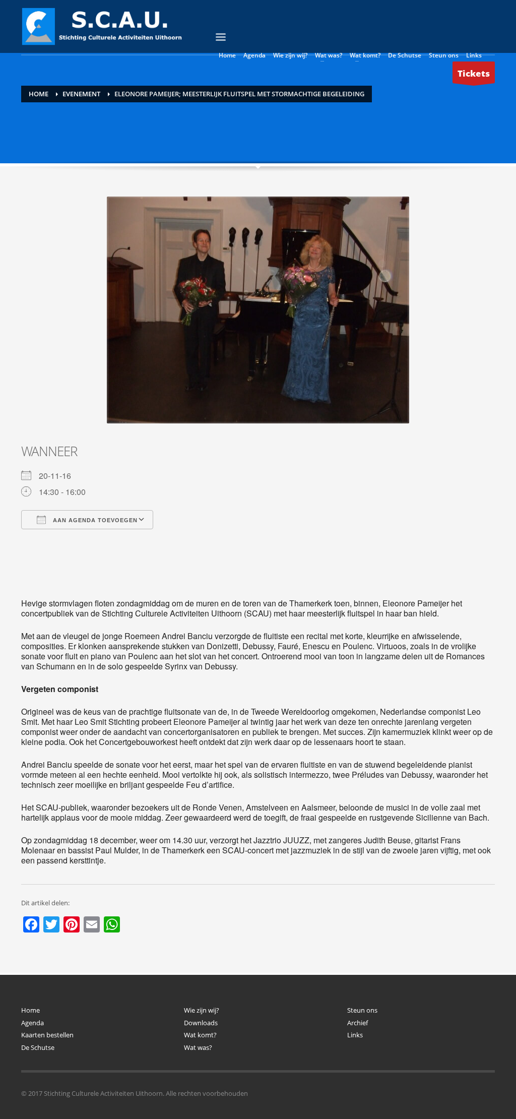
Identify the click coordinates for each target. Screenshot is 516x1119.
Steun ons (362, 1010)
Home (30, 1010)
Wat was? (198, 1047)
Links (355, 1034)
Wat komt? (200, 1034)
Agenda (32, 1022)
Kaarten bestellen (47, 1034)
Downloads (201, 1022)
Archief (357, 1022)
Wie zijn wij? (201, 1010)
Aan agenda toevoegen (94, 520)
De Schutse (37, 1047)
